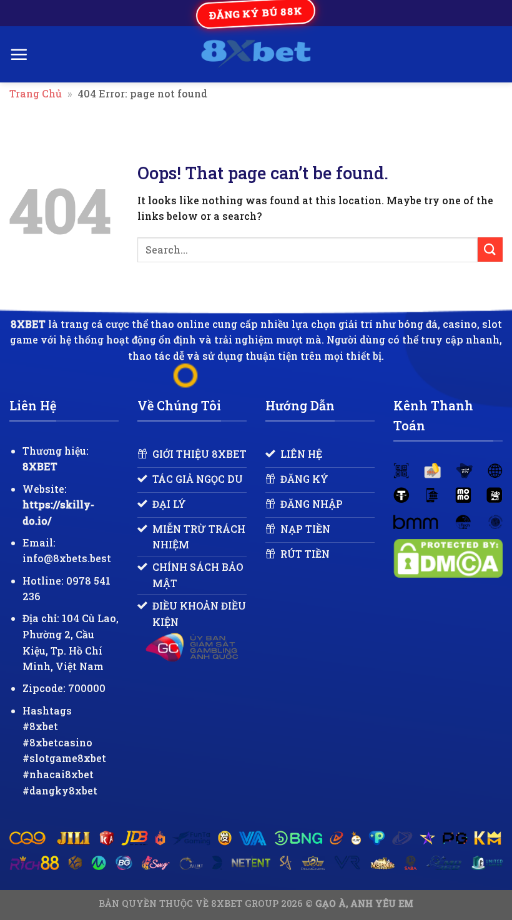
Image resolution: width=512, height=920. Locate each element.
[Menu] (18, 54)
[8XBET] (256, 54)
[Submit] (490, 249)
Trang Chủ (35, 93)
